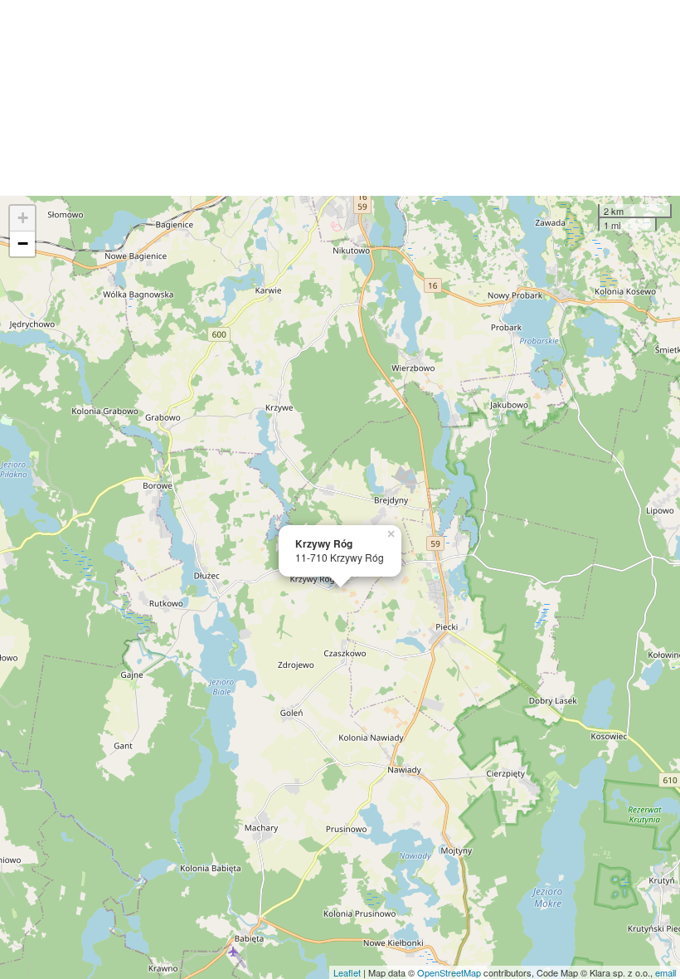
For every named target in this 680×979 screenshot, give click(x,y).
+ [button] (22, 217)
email (665, 972)
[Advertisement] (340, 98)
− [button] (22, 243)
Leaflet (347, 972)
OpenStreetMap (449, 972)
